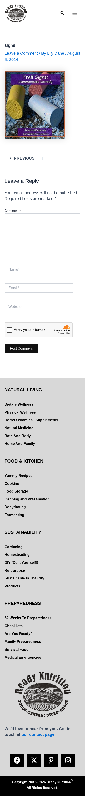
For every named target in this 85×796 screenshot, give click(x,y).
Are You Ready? (19, 634)
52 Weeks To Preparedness (28, 618)
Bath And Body (18, 436)
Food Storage (16, 491)
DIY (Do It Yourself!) (21, 562)
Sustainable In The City (24, 578)
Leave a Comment (21, 53)
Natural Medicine (19, 428)
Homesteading (17, 555)
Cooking (12, 483)
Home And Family (20, 444)
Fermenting (14, 515)
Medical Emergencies (23, 657)
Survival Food (17, 649)
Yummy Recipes (18, 476)
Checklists (14, 626)
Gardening (14, 547)
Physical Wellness (20, 412)
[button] (17, 760)
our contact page (38, 734)
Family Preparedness (23, 641)
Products (12, 586)
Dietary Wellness (19, 404)
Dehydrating (15, 507)
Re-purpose (15, 570)
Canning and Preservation (27, 499)
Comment (13, 210)
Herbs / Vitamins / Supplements (31, 420)
